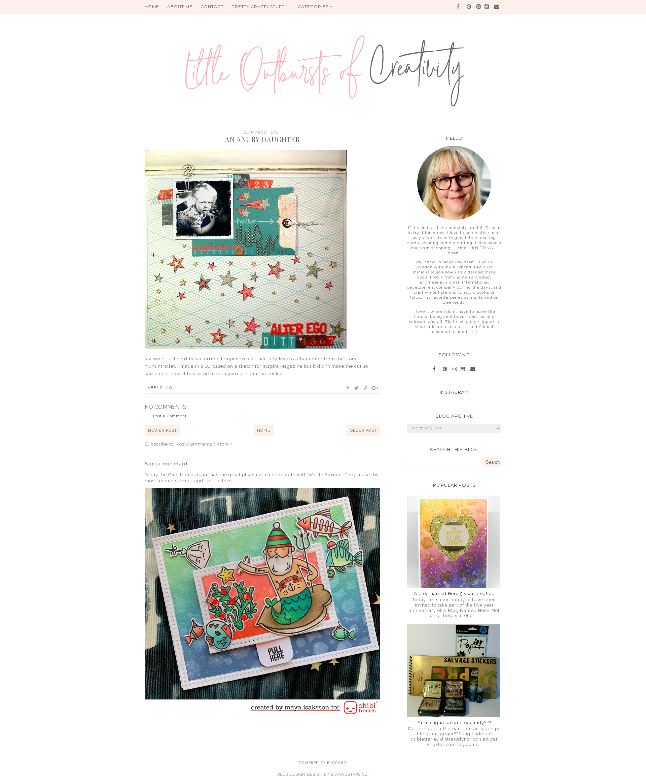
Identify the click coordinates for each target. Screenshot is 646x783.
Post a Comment (170, 416)
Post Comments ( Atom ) (204, 444)
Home (263, 430)
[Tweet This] (356, 388)
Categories (314, 6)
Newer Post (162, 430)
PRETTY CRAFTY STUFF (257, 6)
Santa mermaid (166, 464)
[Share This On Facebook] (348, 388)
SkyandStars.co (349, 774)
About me (179, 6)
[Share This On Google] (375, 388)
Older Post (363, 430)
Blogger (336, 763)
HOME (152, 6)
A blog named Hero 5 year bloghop (454, 593)
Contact (212, 6)
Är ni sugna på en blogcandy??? (454, 722)
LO (169, 388)
